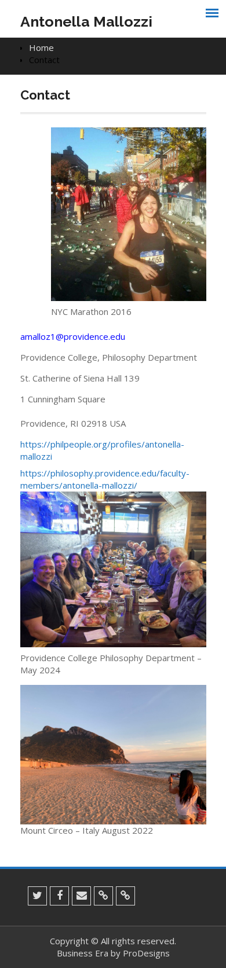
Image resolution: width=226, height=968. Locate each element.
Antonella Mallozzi (86, 21)
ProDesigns (146, 953)
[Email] (81, 895)
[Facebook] (59, 895)
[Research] (125, 895)
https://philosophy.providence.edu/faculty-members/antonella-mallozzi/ (104, 479)
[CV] (103, 895)
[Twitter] (37, 895)
